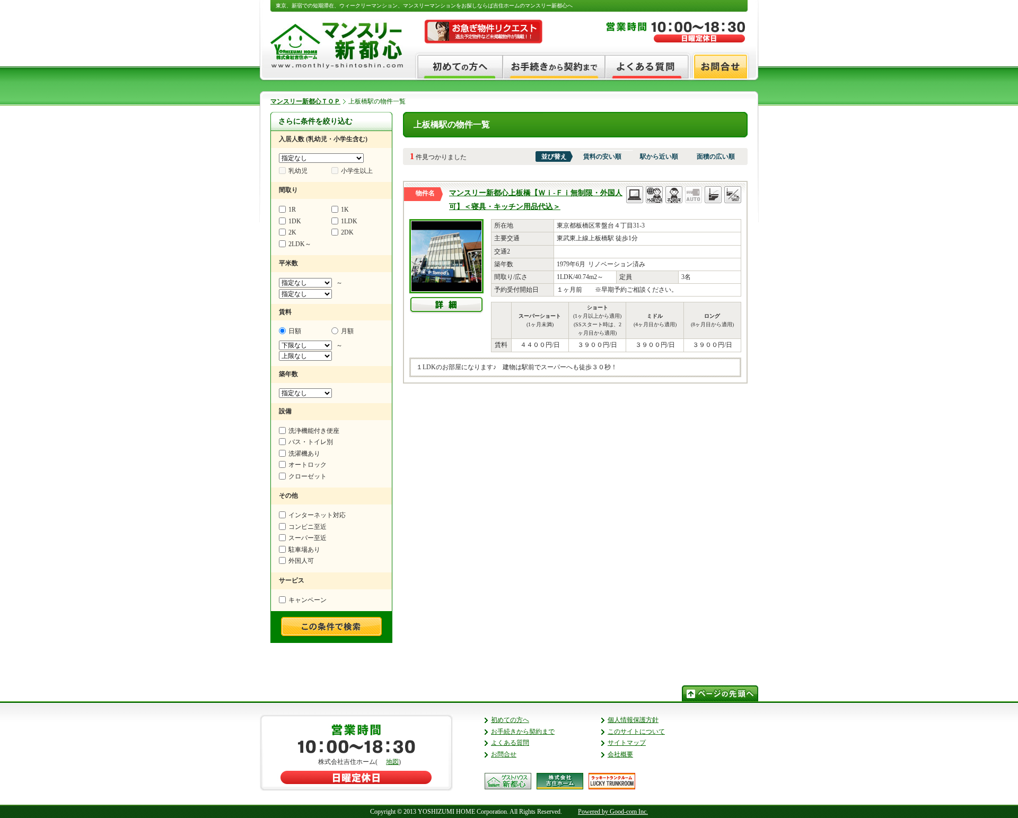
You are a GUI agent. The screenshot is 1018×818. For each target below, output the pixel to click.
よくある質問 (510, 742)
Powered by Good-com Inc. (613, 811)
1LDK (349, 221)
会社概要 (620, 754)
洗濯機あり (304, 453)
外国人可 (301, 560)
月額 (347, 331)
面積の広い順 (716, 156)
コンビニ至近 (307, 526)
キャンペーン (307, 600)
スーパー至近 (307, 538)
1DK (294, 221)
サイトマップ (627, 742)
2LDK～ (299, 244)
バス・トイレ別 (310, 442)
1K (345, 209)
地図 (392, 761)
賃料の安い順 (602, 156)
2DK (347, 232)
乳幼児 (298, 171)
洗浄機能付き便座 (313, 430)
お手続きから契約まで (523, 731)
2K (292, 232)
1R (292, 209)
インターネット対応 (317, 515)
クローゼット (307, 476)
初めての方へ (510, 720)
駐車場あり (304, 549)
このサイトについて (636, 731)
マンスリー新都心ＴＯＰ (305, 101)
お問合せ (503, 754)
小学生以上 (357, 171)
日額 (294, 331)
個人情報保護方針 (633, 720)
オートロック (307, 464)
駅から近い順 (659, 156)
